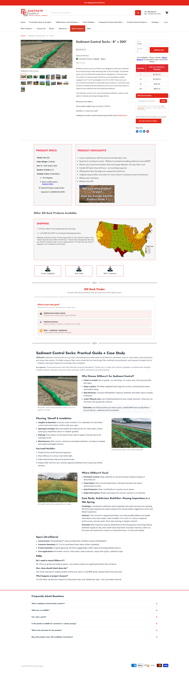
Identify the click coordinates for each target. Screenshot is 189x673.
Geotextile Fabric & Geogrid (40, 22)
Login (166, 22)
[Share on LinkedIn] (144, 131)
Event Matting (88, 22)
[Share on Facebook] (137, 131)
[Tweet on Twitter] (140, 131)
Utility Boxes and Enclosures (67, 22)
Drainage (155, 22)
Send (163, 101)
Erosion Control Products (137, 22)
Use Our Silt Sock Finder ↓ (148, 121)
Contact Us (41, 28)
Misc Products (26, 28)
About (51, 28)
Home (23, 22)
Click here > (123, 115)
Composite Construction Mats (111, 22)
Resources (63, 28)
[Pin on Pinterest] (147, 131)
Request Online (47, 184)
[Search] (138, 12)
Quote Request (78, 28)
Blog (89, 28)
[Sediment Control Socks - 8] (46, 54)
